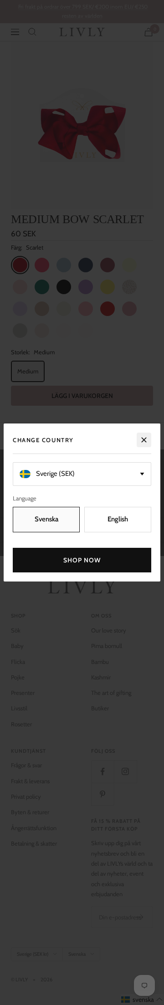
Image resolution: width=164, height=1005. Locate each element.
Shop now (82, 560)
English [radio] (118, 519)
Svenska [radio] (46, 519)
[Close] (144, 440)
